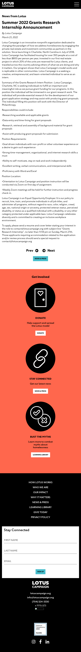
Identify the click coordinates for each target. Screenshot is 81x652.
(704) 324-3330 (40, 601)
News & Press (40, 502)
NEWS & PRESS (40, 259)
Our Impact (40, 492)
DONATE (40, 333)
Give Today (40, 512)
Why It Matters (40, 497)
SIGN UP (40, 572)
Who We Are (40, 487)
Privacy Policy (40, 517)
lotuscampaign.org (40, 593)
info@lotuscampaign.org (40, 597)
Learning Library (40, 455)
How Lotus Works (40, 482)
